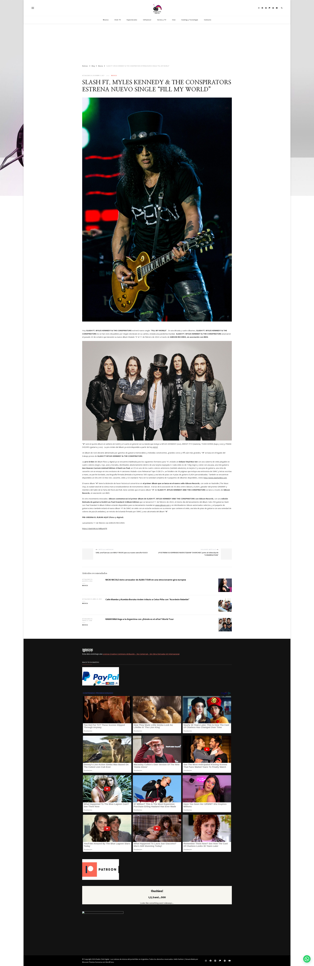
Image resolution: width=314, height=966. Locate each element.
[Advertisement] (157, 43)
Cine (174, 20)
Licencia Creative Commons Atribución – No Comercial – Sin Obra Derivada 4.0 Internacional (141, 654)
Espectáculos (132, 20)
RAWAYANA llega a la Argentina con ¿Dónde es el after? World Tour (139, 619)
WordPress (109, 962)
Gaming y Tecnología (189, 20)
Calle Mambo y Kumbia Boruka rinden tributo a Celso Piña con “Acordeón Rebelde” (147, 599)
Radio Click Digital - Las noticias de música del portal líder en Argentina (122, 959)
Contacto (207, 20)
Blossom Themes (88, 962)
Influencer (147, 20)
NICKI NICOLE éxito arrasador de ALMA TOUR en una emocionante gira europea (145, 579)
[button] (307, 959)
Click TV (117, 20)
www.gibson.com (162, 505)
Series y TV (161, 20)
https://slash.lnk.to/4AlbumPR (94, 528)
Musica (106, 20)
